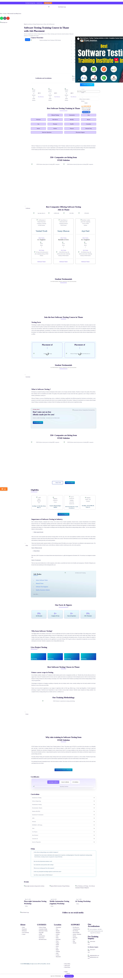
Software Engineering (36, 801)
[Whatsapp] (1, 18)
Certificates (28, 208)
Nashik (57, 944)
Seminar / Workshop (77, 934)
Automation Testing (43, 929)
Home (1, 13)
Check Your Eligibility (63, 514)
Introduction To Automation (37, 814)
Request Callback (69, 976)
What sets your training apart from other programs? (44, 868)
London (57, 954)
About (23, 927)
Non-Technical (35, 835)
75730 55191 (92, 941)
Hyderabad (58, 939)
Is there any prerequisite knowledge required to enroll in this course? (47, 871)
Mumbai (57, 930)
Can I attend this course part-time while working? (43, 864)
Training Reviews (76, 929)
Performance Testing (43, 930)
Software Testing (42, 927)
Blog (17, 13)
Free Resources (76, 927)
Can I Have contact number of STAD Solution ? (43, 874)
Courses (5, 13)
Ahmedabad (58, 927)
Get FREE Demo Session (87, 84)
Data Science (41, 937)
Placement (10, 13)
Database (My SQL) (36, 811)
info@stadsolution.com (94, 955)
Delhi (57, 935)
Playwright (41, 932)
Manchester (58, 956)
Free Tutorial (75, 930)
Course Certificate (65, 782)
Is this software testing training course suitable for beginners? (46, 852)
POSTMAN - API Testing (37, 824)
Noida (57, 937)
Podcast (74, 935)
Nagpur (57, 942)
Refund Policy (67, 967)
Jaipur (57, 953)
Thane (57, 941)
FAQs (27, 545)
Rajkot (57, 949)
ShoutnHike (43, 963)
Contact (19, 13)
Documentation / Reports (37, 807)
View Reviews (41, 96)
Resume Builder (76, 932)
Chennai (57, 934)
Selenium (34, 821)
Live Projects (34, 831)
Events (27, 714)
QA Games (14, 13)
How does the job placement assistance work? (43, 861)
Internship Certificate (53, 782)
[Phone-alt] (4, 18)
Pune (57, 929)
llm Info (48, 963)
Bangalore (58, 932)
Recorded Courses (42, 939)
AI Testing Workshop (83, 901)
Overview (28, 39)
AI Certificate (75, 782)
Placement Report (70, 482)
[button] (32, 213)
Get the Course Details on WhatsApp (63, 769)
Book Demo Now (14, 3)
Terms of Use (67, 965)
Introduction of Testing (36, 797)
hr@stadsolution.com (94, 957)
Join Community (25, 932)
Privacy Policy (67, 963)
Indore (57, 946)
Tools (33, 828)
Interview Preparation (36, 842)
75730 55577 (92, 949)
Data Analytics (42, 935)
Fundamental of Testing (37, 804)
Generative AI (35, 838)
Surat (57, 948)
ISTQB (40, 934)
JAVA (33, 818)
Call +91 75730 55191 (56, 976)
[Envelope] (8, 18)
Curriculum (28, 376)
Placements (24, 929)
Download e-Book (38, 422)
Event (74, 939)
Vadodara (58, 951)
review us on (85, 112)
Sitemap (74, 942)
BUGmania (24, 930)
